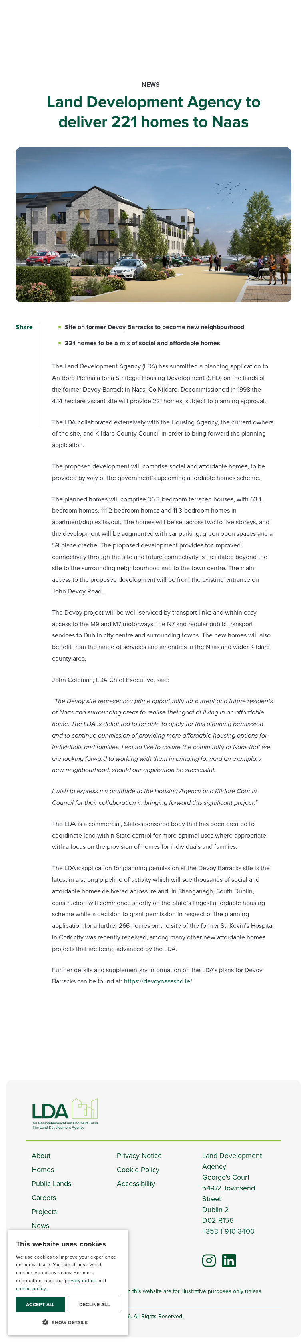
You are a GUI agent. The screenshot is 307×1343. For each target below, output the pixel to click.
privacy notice (80, 1280)
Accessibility (136, 1183)
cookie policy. (31, 1288)
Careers (44, 1197)
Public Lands (51, 1183)
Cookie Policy (138, 1169)
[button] (68, 1322)
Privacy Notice (139, 1155)
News (151, 84)
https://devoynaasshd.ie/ (158, 981)
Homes (43, 1169)
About (41, 1155)
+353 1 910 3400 (228, 1231)
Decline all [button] (94, 1304)
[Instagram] (209, 1260)
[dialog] (68, 1282)
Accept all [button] (40, 1304)
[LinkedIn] (225, 1257)
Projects (44, 1211)
